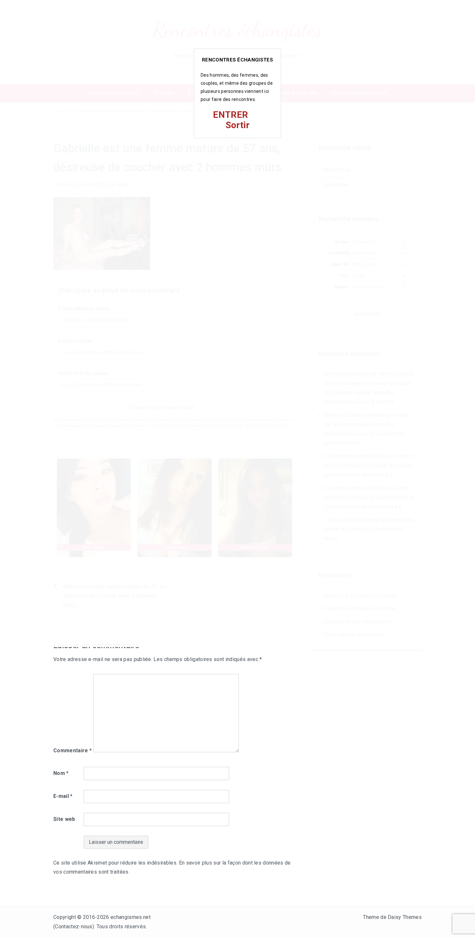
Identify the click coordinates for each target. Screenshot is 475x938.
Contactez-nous (73, 926)
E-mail (63, 796)
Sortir (238, 125)
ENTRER (230, 114)
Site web (64, 819)
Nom (61, 773)
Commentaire (72, 750)
